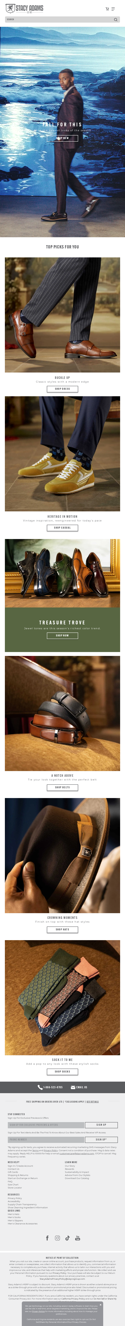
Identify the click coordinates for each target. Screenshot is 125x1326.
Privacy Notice (38, 1311)
